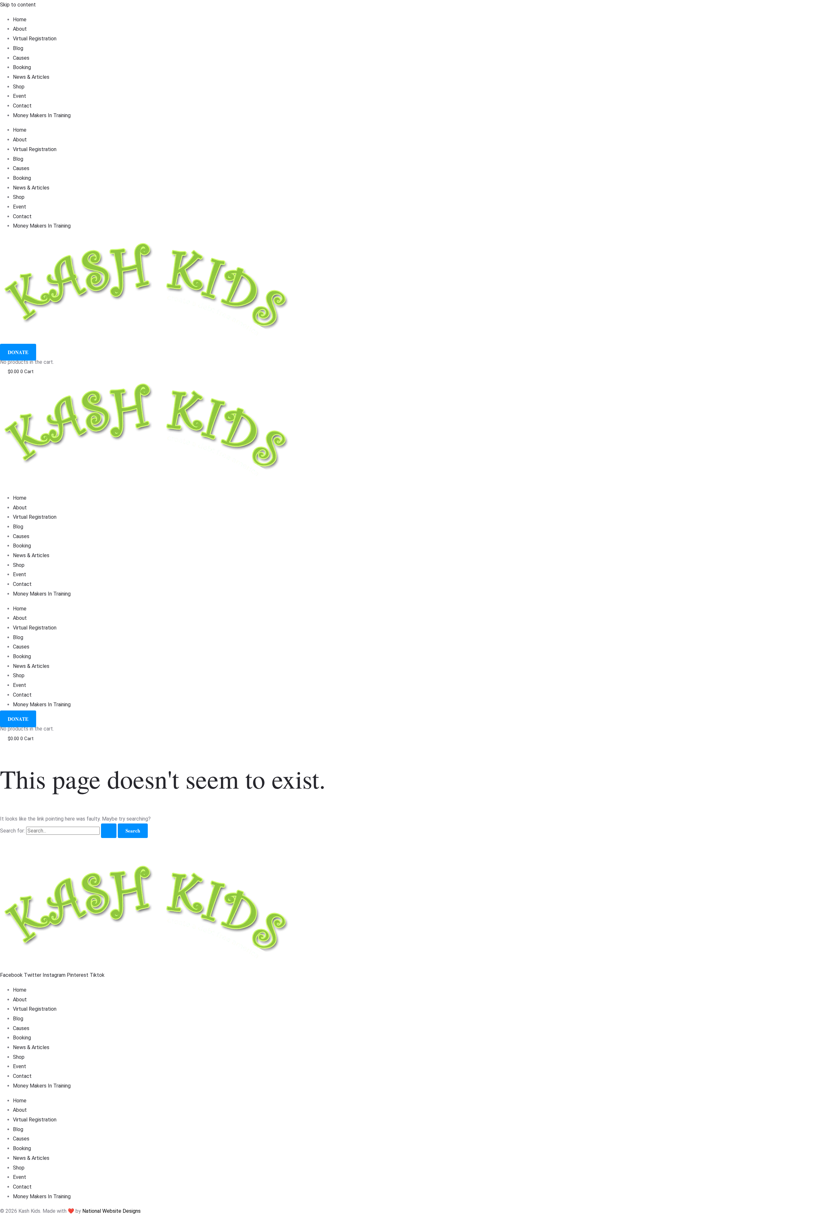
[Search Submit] (108, 830)
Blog (18, 48)
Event (19, 96)
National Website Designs (111, 1211)
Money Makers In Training (42, 115)
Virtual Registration (34, 39)
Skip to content (18, 5)
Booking (22, 67)
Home (19, 19)
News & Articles (31, 77)
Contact (22, 106)
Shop (19, 87)
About (20, 29)
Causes (21, 58)
